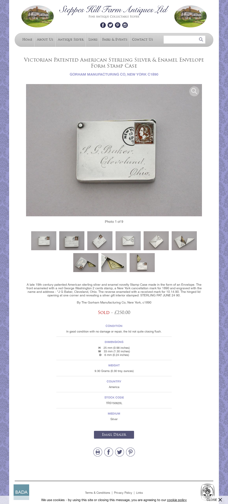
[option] (114, 150)
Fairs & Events (114, 39)
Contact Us (142, 39)
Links (93, 39)
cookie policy (177, 500)
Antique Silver (70, 39)
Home (27, 39)
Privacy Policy (123, 492)
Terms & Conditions (97, 492)
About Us (45, 39)
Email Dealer (114, 435)
